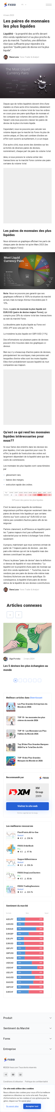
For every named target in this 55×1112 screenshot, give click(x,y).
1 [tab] (15, 680)
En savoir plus (12, 1106)
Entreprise (9, 1049)
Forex (6, 1038)
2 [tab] (20, 680)
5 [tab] (34, 680)
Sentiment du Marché (16, 1028)
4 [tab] (30, 680)
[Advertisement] (27, 195)
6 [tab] (39, 680)
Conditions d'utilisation (13, 1082)
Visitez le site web (27, 806)
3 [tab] (25, 680)
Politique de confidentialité (36, 1082)
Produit (7, 1018)
